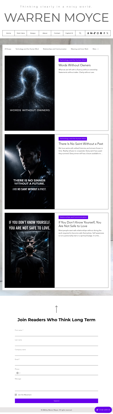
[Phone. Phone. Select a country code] (18, 373)
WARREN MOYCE (56, 17)
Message (18, 379)
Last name (18, 340)
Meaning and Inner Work (79, 49)
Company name (20, 350)
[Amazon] (88, 33)
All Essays (8, 49)
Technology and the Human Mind (27, 49)
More (94, 49)
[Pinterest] (101, 33)
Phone (17, 369)
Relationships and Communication (55, 49)
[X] (107, 33)
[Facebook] (104, 33)
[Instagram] (98, 33)
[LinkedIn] (91, 33)
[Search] (80, 33)
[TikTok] (94, 33)
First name (19, 330)
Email (17, 359)
